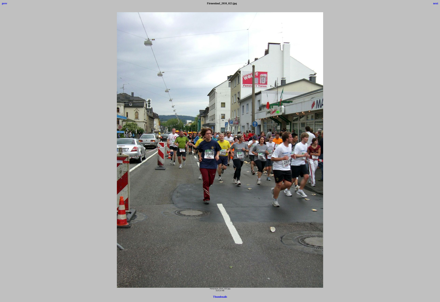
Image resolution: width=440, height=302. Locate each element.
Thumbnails (220, 296)
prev (4, 3)
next (435, 3)
